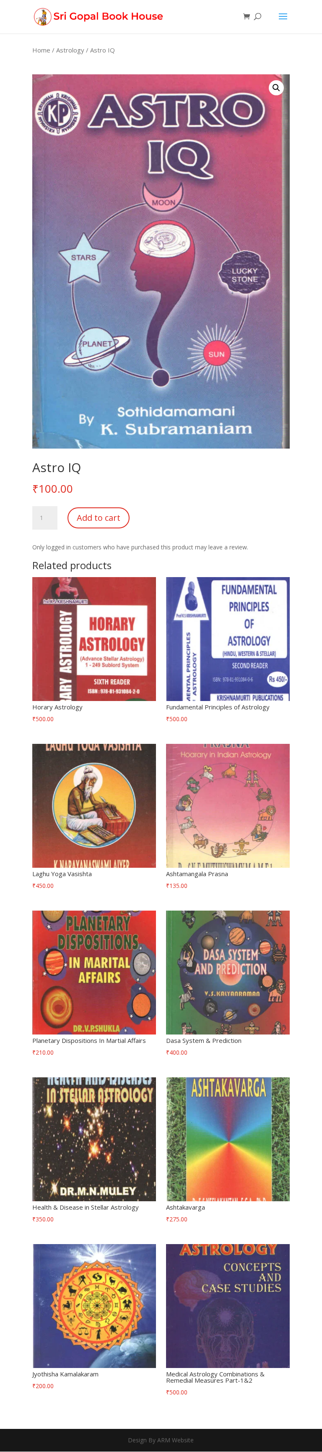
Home (41, 50)
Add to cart (98, 517)
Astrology (70, 50)
